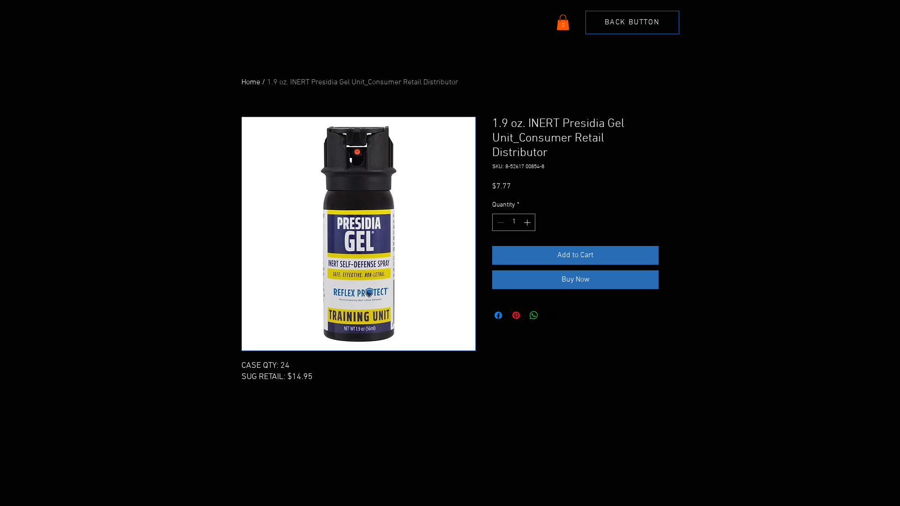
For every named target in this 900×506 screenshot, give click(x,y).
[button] (563, 22)
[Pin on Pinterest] (516, 315)
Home (250, 82)
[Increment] (528, 222)
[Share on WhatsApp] (534, 315)
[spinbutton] (513, 222)
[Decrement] (499, 222)
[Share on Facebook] (498, 315)
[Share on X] (551, 315)
